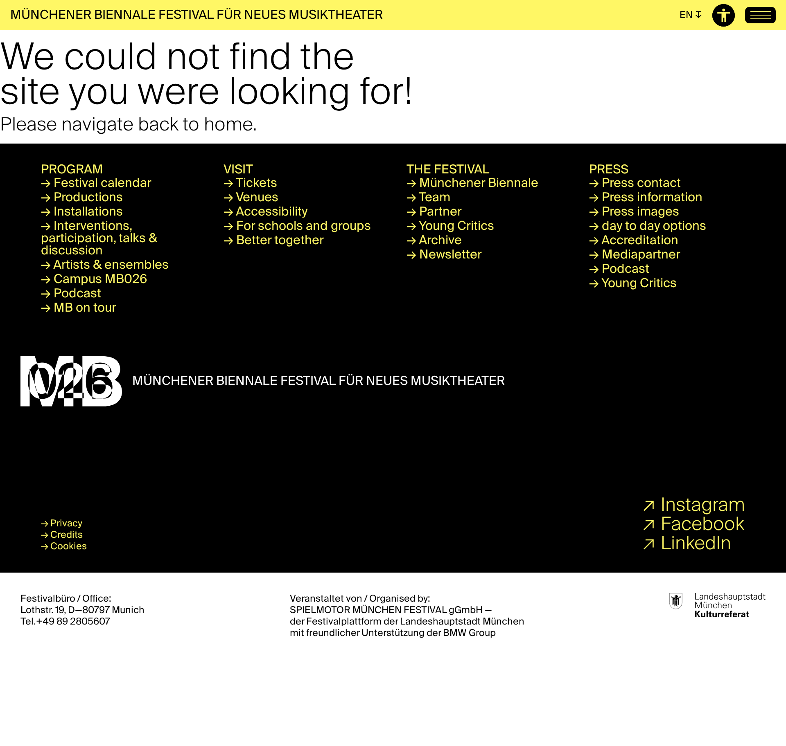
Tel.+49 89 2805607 (65, 621)
